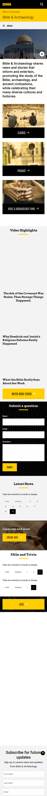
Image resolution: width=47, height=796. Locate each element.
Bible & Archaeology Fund (21, 208)
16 (28, 506)
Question (7, 442)
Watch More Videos (22, 394)
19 (14, 512)
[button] (41, 4)
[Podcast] (23, 153)
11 (31, 501)
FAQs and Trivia (23, 554)
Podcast (21, 170)
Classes (21, 132)
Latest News (23, 484)
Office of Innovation (11, 12)
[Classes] (23, 115)
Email (5, 429)
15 (21, 506)
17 (35, 506)
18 (6, 511)
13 (6, 506)
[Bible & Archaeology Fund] (23, 191)
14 (14, 506)
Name (5, 416)
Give (21, 604)
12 (38, 501)
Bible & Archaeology (18, 17)
